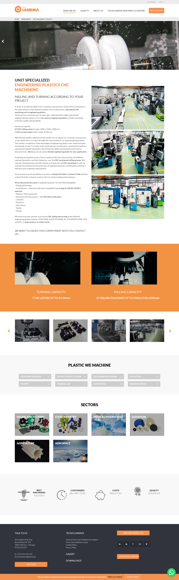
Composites (99, 384)
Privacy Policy (71, 547)
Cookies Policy (71, 545)
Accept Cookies (133, 577)
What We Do (69, 10)
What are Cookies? (115, 577)
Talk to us (31, 564)
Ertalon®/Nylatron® (105, 376)
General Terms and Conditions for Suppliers (82, 540)
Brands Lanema (138, 384)
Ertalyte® (135, 376)
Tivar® (24, 384)
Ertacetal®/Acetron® (69, 376)
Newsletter (151, 2)
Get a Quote (156, 10)
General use (63, 384)
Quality (84, 10)
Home (17, 19)
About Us (98, 10)
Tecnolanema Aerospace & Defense (126, 10)
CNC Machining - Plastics (42, 19)
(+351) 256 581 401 (24, 554)
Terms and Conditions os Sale (77, 542)
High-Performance (31, 376)
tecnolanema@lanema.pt (26, 557)
